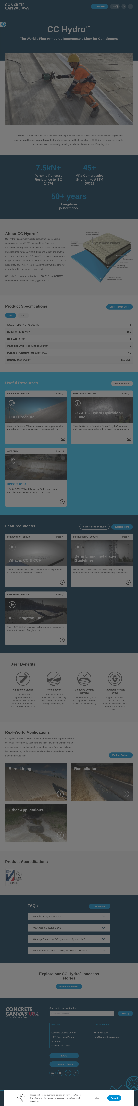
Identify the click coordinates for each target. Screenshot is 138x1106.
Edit (97, 1098)
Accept (114, 1098)
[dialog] (69, 553)
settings (35, 1101)
